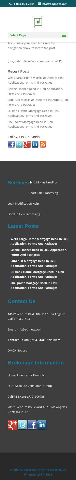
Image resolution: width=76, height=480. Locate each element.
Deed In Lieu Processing (24, 214)
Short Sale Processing (43, 193)
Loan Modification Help (23, 203)
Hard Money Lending (43, 182)
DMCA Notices (17, 350)
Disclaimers (52, 340)
